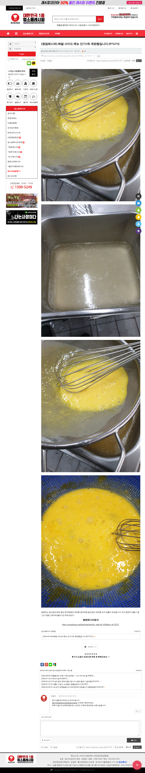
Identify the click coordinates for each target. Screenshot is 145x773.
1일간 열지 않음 (133, 3)
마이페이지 (108, 34)
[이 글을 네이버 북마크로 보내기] (50, 664)
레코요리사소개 (14, 133)
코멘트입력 (47, 717)
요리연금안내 (93, 25)
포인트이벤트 (13, 128)
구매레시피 (119, 34)
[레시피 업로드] (138, 224)
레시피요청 (12, 176)
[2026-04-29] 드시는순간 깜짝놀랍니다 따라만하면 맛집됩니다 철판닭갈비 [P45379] (73, 687)
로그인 (111, 8)
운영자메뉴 (12, 118)
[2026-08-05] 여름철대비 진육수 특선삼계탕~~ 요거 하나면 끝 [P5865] (68, 676)
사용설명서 (82, 25)
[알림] (138, 217)
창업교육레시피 (14, 161)
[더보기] (137, 631)
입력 (135, 740)
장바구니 (129, 34)
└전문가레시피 (14, 152)
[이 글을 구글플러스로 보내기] (46, 664)
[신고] (82, 51)
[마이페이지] (138, 210)
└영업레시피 (13, 147)
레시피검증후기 (14, 171)
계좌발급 (33, 72)
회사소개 (74, 756)
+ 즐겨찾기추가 (30, 8)
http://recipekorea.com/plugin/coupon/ (64, 703)
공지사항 (11, 113)
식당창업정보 (13, 137)
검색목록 (127, 61)
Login (21, 54)
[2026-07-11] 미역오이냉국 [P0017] (54, 679)
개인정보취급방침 (101, 756)
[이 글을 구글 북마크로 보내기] (54, 664)
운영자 (53, 696)
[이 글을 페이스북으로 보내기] (42, 664)
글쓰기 (139, 61)
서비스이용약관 (86, 756)
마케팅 (57, 33)
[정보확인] (122, 762)
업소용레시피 (28, 33)
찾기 (135, 8)
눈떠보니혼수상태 (49, 51)
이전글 (42, 61)
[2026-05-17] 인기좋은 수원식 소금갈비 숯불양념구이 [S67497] (65, 684)
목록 (133, 61)
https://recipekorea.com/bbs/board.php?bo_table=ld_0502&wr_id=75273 (67, 56)
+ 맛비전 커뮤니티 (14, 8)
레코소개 (73, 25)
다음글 (49, 61)
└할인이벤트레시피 (16, 166)
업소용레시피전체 (15, 142)
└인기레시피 (13, 157)
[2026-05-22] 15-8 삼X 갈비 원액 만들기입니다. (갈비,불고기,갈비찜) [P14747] (70, 681)
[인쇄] (85, 51)
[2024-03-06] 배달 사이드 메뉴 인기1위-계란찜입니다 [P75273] (69, 636)
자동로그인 (14, 59)
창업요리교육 (44, 33)
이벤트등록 (12, 123)
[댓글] (138, 203)
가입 (123, 8)
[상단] (138, 231)
